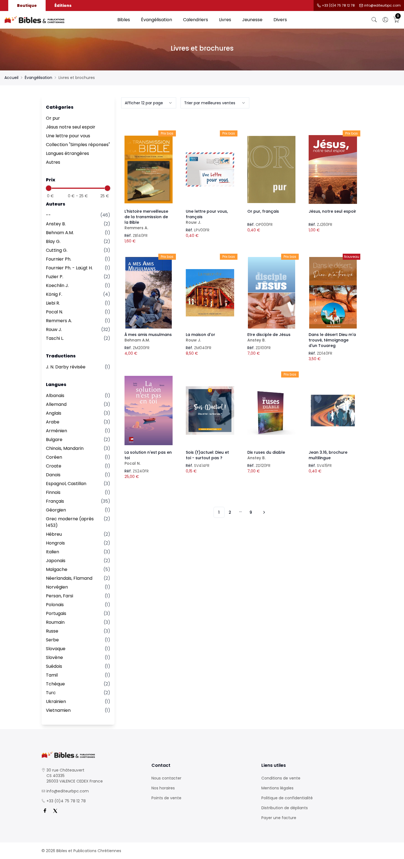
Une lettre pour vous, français (207, 217)
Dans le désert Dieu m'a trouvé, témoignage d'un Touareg (332, 340)
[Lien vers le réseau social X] (55, 811)
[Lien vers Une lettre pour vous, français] (210, 169)
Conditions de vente (280, 778)
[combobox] (148, 102)
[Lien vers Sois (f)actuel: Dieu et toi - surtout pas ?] (210, 410)
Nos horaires (163, 788)
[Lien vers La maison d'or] (210, 293)
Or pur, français (263, 211)
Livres (225, 20)
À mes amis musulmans (148, 337)
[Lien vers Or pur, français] (271, 169)
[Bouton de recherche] (374, 20)
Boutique (27, 5)
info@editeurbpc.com (382, 5)
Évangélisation (156, 20)
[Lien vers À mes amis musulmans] (148, 293)
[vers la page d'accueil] (92, 755)
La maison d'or (200, 337)
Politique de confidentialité (287, 798)
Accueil (11, 77)
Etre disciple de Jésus (268, 337)
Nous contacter (166, 778)
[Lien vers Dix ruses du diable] (271, 410)
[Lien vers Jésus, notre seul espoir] (333, 169)
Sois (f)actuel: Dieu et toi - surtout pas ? (207, 455)
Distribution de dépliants (284, 808)
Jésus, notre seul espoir (332, 211)
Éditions (62, 5)
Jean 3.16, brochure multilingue (328, 455)
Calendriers (195, 20)
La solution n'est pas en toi (148, 458)
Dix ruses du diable (266, 455)
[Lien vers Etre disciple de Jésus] (271, 293)
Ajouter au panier (148, 164)
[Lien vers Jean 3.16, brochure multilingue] (333, 410)
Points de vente (166, 798)
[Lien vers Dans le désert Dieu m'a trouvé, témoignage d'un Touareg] (333, 293)
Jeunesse (252, 20)
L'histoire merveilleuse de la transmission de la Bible (146, 220)
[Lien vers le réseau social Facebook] (44, 811)
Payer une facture (278, 817)
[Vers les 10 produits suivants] (263, 512)
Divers (280, 20)
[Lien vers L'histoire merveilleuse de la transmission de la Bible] (148, 169)
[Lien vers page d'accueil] (58, 20)
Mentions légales (277, 788)
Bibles (123, 20)
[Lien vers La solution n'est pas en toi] (148, 410)
